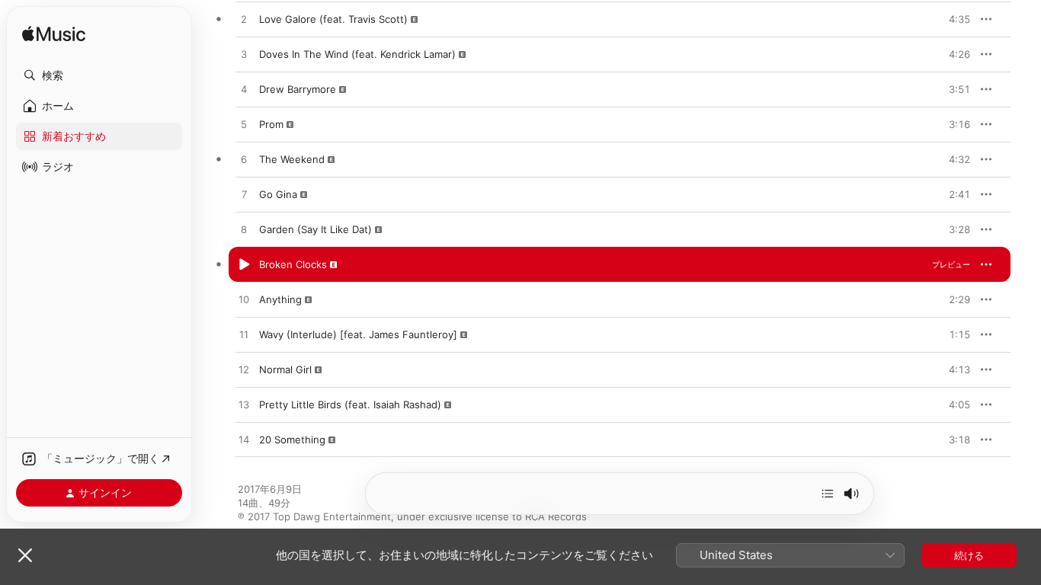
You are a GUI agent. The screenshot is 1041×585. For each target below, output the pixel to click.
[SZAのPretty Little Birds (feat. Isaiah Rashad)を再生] (244, 405)
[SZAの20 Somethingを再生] (244, 440)
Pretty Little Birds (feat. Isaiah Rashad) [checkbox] (350, 404)
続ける (969, 555)
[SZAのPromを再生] (244, 125)
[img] (53, 34)
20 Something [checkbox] (292, 439)
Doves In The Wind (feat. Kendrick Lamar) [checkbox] (357, 54)
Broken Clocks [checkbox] (293, 264)
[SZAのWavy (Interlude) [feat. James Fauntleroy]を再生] (244, 335)
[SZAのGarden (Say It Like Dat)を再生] (244, 230)
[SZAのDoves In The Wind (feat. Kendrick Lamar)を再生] (244, 55)
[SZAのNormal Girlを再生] (244, 370)
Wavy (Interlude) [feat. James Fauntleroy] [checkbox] (358, 334)
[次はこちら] (827, 493)
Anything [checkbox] (280, 299)
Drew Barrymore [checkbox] (297, 89)
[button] (99, 75)
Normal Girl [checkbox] (285, 369)
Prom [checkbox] (271, 124)
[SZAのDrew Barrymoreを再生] (244, 90)
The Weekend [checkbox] (292, 159)
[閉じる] (25, 555)
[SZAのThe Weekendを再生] (244, 160)
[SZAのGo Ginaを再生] (244, 195)
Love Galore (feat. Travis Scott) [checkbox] (333, 19)
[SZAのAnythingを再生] (244, 300)
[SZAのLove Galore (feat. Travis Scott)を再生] (244, 20)
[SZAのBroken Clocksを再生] (244, 265)
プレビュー (951, 19)
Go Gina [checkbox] (278, 194)
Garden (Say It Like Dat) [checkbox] (315, 229)
